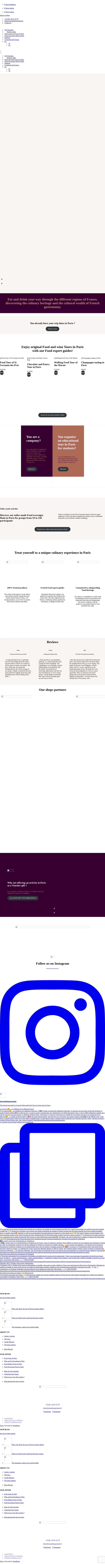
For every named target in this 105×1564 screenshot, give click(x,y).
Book (2, 372)
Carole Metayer (9, 1342)
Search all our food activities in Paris (52, 415)
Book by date (11, 32)
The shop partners (10, 1345)
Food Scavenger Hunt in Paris (14, 36)
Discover (32, 469)
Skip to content (5, 15)
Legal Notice (9, 1418)
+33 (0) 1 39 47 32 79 (52, 1405)
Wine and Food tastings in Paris (14, 1361)
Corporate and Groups (12, 40)
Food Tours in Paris (10, 1358)
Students (7, 38)
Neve (1, 1426)
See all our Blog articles (7, 1298)
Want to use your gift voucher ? (14, 1377)
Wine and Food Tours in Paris (14, 34)
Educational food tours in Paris (14, 1381)
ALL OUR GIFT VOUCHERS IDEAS (23, 898)
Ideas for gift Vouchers (11, 1371)
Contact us (8, 23)
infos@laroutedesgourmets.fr (14, 21)
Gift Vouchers (9, 30)
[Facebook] (47, 1412)
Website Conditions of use (13, 1422)
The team (7, 1339)
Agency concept (9, 1336)
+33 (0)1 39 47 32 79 (11, 19)
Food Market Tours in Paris (13, 1364)
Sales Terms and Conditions (14, 1420)
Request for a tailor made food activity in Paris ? (52, 529)
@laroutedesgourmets (52, 968)
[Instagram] (56, 1412)
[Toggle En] (104, 67)
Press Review (8, 1349)
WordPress (16, 1426)
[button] (52, 279)
